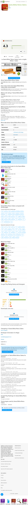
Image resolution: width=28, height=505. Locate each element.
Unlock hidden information (14, 294)
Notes (2, 216)
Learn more (4, 159)
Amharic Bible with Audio (9, 252)
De (16, 216)
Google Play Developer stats (19, 450)
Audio (23, 216)
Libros (20, 227)
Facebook (17, 211)
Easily (13, 214)
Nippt (9, 241)
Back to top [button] (25, 495)
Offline (24, 229)
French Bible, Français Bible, (10, 265)
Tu (16, 232)
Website (2, 339)
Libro (10, 237)
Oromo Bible (7, 270)
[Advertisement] (14, 25)
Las (9, 232)
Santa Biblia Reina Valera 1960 (10, 174)
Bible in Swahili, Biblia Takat (10, 243)
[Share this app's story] (21, 51)
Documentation (3, 480)
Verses (6, 211)
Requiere (13, 211)
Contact (2, 475)
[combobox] (20, 1)
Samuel (17, 237)
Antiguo (13, 232)
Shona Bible (7, 256)
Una (9, 227)
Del (2, 232)
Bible (2, 219)
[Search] (26, 2)
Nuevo (6, 232)
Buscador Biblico (8, 182)
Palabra (9, 229)
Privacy (2, 477)
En (23, 219)
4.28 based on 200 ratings (18, 132)
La (16, 219)
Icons (20, 232)
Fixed (9, 216)
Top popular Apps (18, 455)
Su (16, 229)
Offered (2, 214)
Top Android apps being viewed (6, 461)
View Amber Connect (4, 466)
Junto (10, 211)
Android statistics (18, 447)
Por (2, 229)
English (10, 214)
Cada (2, 237)
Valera (13, 219)
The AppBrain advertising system (6, 490)
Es (16, 227)
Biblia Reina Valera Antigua (9, 200)
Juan (20, 229)
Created (23, 232)
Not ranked (15, 134)
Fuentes (22, 211)
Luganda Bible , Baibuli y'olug (10, 261)
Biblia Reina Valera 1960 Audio (10, 191)
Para (2, 227)
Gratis (23, 227)
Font (6, 216)
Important (21, 214)
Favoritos (6, 237)
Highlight (17, 214)
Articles (2, 485)
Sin (13, 229)
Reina (9, 219)
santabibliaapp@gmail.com (6, 336)
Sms (2, 211)
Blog (1, 487)
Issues (13, 216)
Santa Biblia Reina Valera (9, 196)
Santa (6, 219)
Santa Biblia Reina (8, 178)
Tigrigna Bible (7, 274)
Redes (14, 237)
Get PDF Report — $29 (6, 161)
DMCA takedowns (4, 482)
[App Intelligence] (2, 494)
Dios (13, 227)
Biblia (20, 216)
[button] (14, 341)
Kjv (6, 214)
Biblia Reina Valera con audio (10, 187)
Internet (20, 219)
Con (6, 227)
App (6, 229)
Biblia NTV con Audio (8, 169)
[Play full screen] (24, 51)
